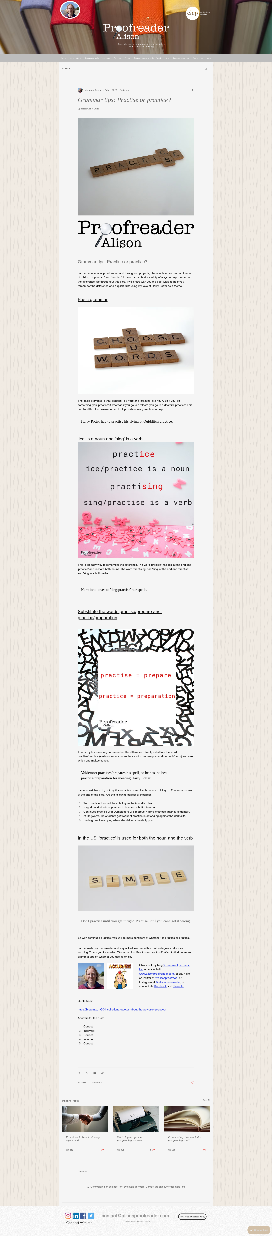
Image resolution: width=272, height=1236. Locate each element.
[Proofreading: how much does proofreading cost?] (187, 1119)
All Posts (66, 68)
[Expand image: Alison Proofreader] (91, 976)
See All (206, 1100)
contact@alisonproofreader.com (135, 1215)
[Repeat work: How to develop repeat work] (85, 1119)
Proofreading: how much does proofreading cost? (185, 1139)
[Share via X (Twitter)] (86, 1072)
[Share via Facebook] (79, 1072)
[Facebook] (83, 1216)
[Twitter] (91, 1216)
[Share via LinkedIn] (94, 1072)
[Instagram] (68, 1216)
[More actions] (192, 90)
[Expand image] (120, 976)
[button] (205, 68)
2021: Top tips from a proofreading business (129, 1139)
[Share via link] (102, 1072)
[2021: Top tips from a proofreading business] (136, 1119)
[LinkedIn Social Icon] (76, 1216)
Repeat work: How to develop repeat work (83, 1139)
